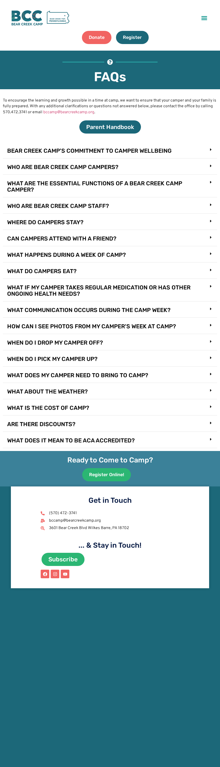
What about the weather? (47, 391)
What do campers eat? (41, 271)
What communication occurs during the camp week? (88, 310)
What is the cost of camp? (48, 407)
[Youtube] (65, 574)
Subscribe (63, 559)
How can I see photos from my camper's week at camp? (91, 326)
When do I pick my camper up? (52, 358)
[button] (204, 18)
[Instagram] (55, 574)
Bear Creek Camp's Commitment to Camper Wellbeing (89, 150)
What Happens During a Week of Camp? (66, 254)
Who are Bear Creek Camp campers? (62, 167)
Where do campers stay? (45, 222)
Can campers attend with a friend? (61, 238)
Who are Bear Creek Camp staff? (58, 205)
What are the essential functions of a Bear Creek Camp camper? (94, 186)
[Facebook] (45, 574)
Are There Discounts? (41, 424)
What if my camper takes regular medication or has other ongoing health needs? (98, 290)
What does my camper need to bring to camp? (77, 375)
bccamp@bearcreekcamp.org (68, 112)
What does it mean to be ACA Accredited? (71, 440)
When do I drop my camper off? (55, 342)
